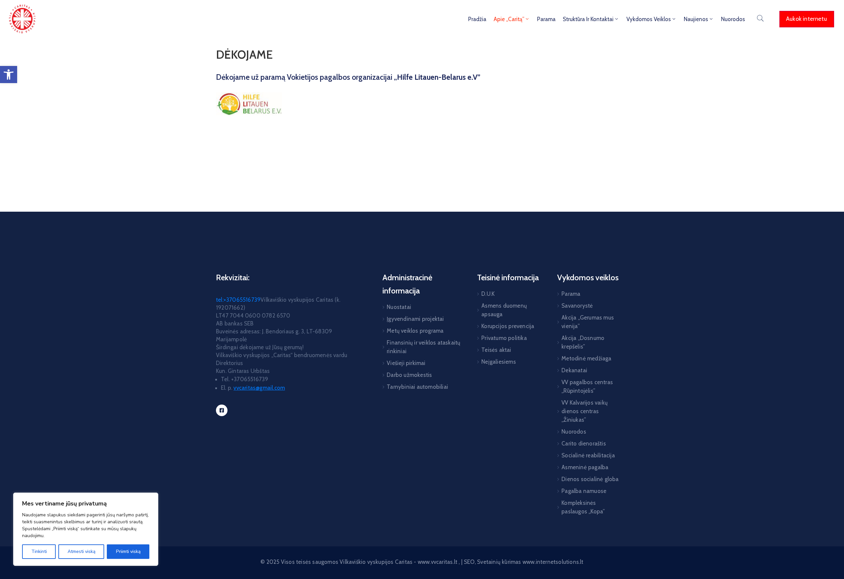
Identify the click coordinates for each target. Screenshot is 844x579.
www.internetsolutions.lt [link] (553, 562)
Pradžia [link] (477, 19)
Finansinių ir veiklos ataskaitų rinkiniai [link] (423, 346)
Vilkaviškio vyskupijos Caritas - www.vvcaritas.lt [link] (399, 562)
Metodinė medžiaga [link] (586, 358)
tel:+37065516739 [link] (238, 299)
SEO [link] (469, 562)
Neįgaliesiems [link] (498, 361)
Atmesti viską (81, 551)
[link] (8, 74)
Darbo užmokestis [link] (409, 375)
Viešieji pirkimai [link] (406, 363)
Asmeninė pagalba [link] (584, 467)
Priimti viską (128, 551)
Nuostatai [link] (399, 307)
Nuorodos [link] (733, 19)
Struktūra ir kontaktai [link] (588, 19)
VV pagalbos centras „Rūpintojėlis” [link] (587, 386)
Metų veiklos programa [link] (415, 330)
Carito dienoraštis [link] (583, 443)
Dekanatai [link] (574, 370)
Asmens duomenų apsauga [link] (504, 310)
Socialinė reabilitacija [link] (588, 455)
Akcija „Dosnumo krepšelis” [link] (582, 342)
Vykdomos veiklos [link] (648, 19)
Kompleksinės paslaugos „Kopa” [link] (583, 507)
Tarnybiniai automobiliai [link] (417, 386)
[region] (85, 529)
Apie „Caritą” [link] (509, 19)
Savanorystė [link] (577, 305)
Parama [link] (546, 19)
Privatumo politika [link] (504, 338)
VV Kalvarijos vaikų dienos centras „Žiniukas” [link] (584, 411)
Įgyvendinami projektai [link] (415, 319)
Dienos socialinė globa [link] (589, 479)
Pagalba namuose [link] (583, 491)
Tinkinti (39, 551)
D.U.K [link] (488, 293)
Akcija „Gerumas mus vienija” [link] (587, 321)
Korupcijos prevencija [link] (507, 326)
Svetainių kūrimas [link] (499, 562)
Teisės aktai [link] (496, 350)
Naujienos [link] (696, 19)
